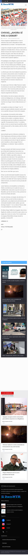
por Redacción (4, 38)
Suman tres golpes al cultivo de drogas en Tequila (13, 354)
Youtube (8, 526)
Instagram (9, 522)
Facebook (8, 518)
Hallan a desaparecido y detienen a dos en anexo (13, 336)
